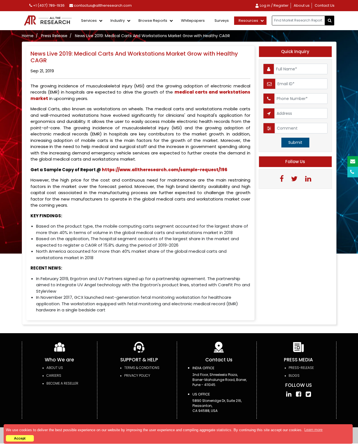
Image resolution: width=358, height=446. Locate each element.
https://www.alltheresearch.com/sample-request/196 (164, 170)
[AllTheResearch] (49, 21)
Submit (295, 142)
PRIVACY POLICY (137, 375)
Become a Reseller (62, 383)
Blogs (294, 375)
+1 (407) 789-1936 (48, 5)
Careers (53, 375)
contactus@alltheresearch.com (102, 5)
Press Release (54, 36)
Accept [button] (19, 438)
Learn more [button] (313, 430)
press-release (301, 367)
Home (28, 36)
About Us (54, 367)
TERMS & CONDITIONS (141, 367)
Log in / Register (274, 5)
